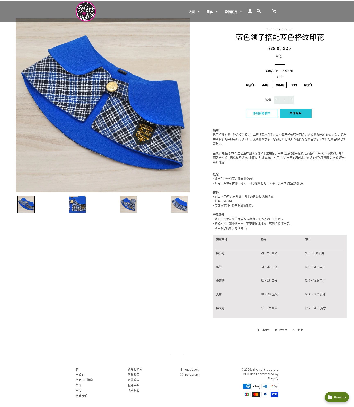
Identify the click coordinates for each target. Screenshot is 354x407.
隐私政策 (133, 375)
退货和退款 (135, 369)
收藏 (192, 12)
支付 (78, 390)
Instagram (191, 375)
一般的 (80, 375)
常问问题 (231, 12)
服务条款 (133, 385)
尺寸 (280, 77)
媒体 (210, 12)
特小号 (250, 85)
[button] (280, 158)
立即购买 (296, 113)
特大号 (308, 85)
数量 (268, 100)
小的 (265, 85)
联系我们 (133, 390)
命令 (78, 385)
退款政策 (133, 380)
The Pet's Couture (265, 369)
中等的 (279, 85)
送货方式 (81, 395)
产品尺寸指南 (84, 380)
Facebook (191, 369)
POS (246, 374)
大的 (294, 85)
